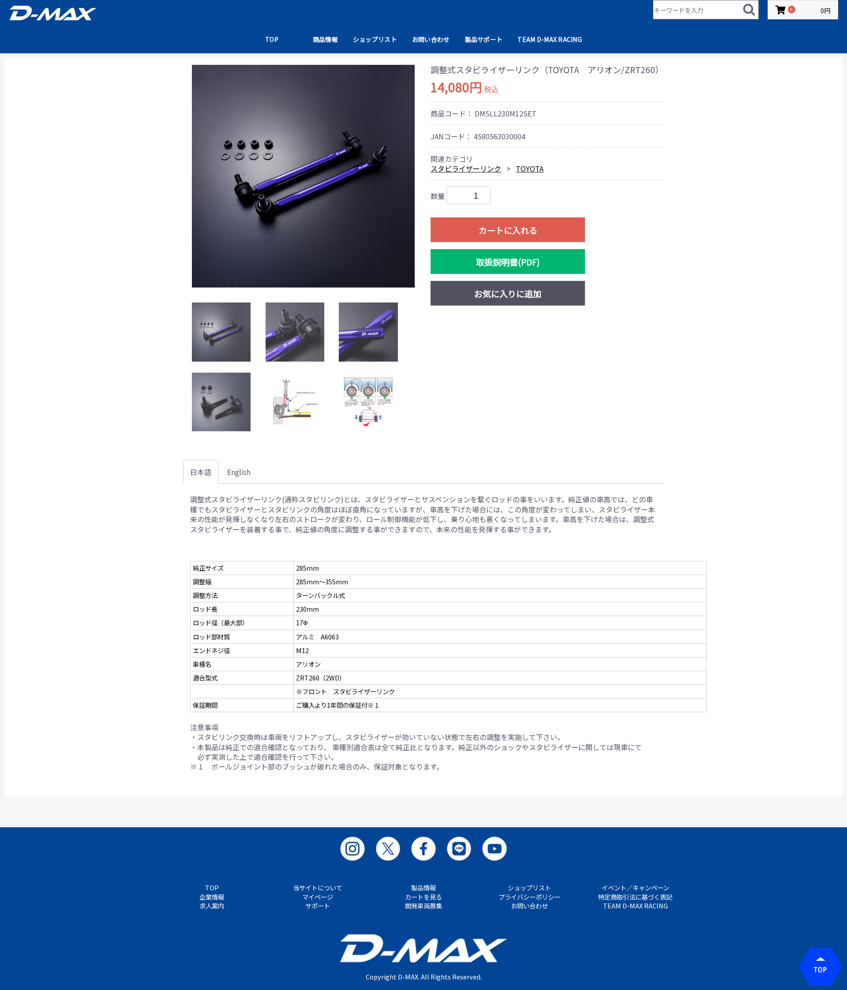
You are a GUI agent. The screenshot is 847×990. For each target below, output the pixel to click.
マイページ (317, 897)
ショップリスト (375, 39)
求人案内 (211, 905)
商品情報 (325, 39)
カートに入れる (508, 230)
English (239, 472)
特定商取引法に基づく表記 (635, 897)
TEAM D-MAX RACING (549, 39)
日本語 (200, 472)
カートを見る (423, 897)
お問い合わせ (431, 39)
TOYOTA (529, 168)
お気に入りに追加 (507, 294)
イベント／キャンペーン (635, 887)
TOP (271, 39)
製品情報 (423, 887)
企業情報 (211, 897)
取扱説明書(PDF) (508, 262)
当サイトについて (317, 887)
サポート (317, 905)
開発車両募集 (423, 905)
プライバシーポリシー (529, 897)
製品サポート (484, 39)
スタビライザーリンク (466, 168)
